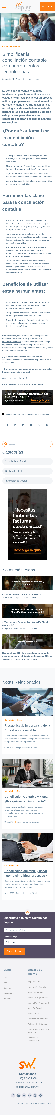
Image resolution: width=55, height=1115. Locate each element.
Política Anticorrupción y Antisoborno (38, 1030)
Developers (8, 993)
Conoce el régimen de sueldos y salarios (21, 594)
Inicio (5, 977)
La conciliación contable (17, 90)
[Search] (5, 444)
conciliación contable (11, 341)
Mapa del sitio (34, 982)
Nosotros (7, 988)
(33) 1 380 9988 (28, 1078)
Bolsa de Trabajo (35, 992)
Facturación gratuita (37, 987)
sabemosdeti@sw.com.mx (27, 1082)
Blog (5, 983)
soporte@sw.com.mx (27, 1086)
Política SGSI (33, 1013)
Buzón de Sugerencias (38, 997)
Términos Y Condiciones (38, 1019)
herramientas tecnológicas (37, 415)
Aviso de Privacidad (36, 1008)
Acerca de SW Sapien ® (38, 1003)
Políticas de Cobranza (37, 1024)
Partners (7, 998)
